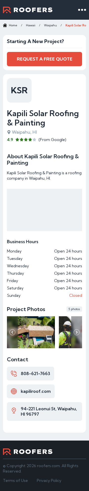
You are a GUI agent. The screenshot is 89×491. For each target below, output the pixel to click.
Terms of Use (15, 480)
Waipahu (50, 25)
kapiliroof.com (36, 391)
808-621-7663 (35, 373)
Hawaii (30, 25)
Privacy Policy (49, 480)
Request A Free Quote (44, 59)
